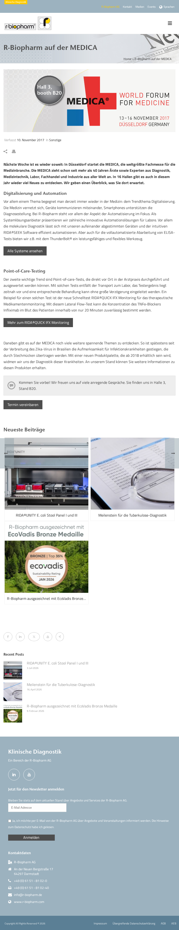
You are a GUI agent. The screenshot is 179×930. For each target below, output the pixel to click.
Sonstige (55, 139)
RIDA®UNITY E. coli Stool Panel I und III (46, 515)
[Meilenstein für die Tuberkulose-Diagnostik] (132, 473)
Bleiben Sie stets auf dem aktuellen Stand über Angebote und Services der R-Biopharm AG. (67, 800)
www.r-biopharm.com (29, 902)
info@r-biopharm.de (28, 895)
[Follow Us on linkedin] (20, 636)
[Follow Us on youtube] (47, 636)
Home (127, 58)
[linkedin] (14, 774)
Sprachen (169, 6)
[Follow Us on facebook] (7, 636)
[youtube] (29, 774)
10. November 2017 (30, 139)
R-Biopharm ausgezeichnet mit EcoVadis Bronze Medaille (47, 598)
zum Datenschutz (19, 827)
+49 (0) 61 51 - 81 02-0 (30, 881)
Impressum (100, 923)
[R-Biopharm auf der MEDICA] (89, 100)
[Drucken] (16, 151)
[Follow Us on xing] (60, 636)
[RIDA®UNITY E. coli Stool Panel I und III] (46, 473)
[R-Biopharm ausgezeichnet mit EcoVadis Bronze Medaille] (46, 557)
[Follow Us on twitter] (34, 636)
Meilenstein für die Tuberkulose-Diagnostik (132, 515)
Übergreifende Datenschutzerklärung (134, 923)
